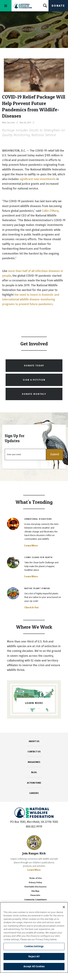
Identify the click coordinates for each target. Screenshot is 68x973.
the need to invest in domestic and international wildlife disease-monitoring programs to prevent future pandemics (30, 299)
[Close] (64, 907)
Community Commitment (35, 900)
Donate (58, 5)
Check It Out (31, 607)
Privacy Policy (35, 882)
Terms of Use (35, 878)
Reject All (33, 956)
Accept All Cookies (34, 966)
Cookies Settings (33, 946)
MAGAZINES (34, 762)
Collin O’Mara (50, 210)
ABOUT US (34, 741)
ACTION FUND (34, 782)
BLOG (34, 772)
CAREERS (34, 793)
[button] (54, 454)
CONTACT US (34, 751)
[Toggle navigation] (6, 5)
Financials (35, 895)
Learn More (31, 545)
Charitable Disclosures (35, 887)
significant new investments (38, 179)
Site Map (35, 891)
